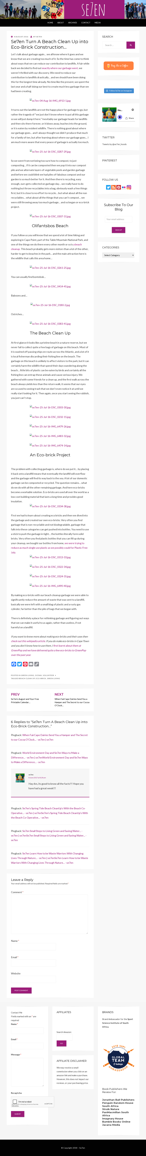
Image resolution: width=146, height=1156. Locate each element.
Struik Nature (110, 1109)
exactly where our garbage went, (60, 68)
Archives (72, 22)
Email (14, 957)
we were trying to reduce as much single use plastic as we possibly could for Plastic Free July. (49, 548)
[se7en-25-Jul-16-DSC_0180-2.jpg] (50, 304)
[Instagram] (128, 187)
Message (16, 1054)
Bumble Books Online (116, 1121)
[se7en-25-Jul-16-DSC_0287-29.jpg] (50, 151)
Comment (17, 892)
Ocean (38, 675)
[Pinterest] (118, 187)
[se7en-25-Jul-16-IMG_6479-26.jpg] (50, 426)
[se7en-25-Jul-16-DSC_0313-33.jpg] (50, 557)
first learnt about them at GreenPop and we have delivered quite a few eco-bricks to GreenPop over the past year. (48, 650)
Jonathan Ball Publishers (118, 1099)
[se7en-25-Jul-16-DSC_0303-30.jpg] (50, 407)
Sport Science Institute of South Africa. (117, 1023)
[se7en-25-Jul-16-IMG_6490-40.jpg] (50, 585)
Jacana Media (111, 1124)
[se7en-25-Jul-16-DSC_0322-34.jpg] (50, 566)
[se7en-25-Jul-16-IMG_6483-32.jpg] (50, 435)
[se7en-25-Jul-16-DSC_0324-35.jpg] (50, 576)
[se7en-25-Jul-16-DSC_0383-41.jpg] (50, 323)
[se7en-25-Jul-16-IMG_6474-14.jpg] (50, 445)
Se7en (82, 1148)
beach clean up (27, 678)
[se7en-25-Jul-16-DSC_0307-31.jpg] (50, 215)
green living (53, 678)
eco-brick (41, 678)
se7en (31, 775)
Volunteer (48, 675)
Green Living (27, 675)
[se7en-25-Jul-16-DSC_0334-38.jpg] (50, 505)
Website (16, 973)
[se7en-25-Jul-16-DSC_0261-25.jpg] (50, 267)
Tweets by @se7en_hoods (114, 144)
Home (50, 22)
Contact (85, 22)
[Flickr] (123, 187)
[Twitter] (108, 187)
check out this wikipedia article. (28, 641)
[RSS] (113, 187)
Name (15, 940)
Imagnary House (112, 1118)
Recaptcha (16, 1093)
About (60, 22)
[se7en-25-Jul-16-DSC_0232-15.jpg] (50, 416)
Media (98, 22)
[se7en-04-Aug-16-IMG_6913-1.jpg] (50, 100)
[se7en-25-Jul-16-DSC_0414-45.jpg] (50, 286)
